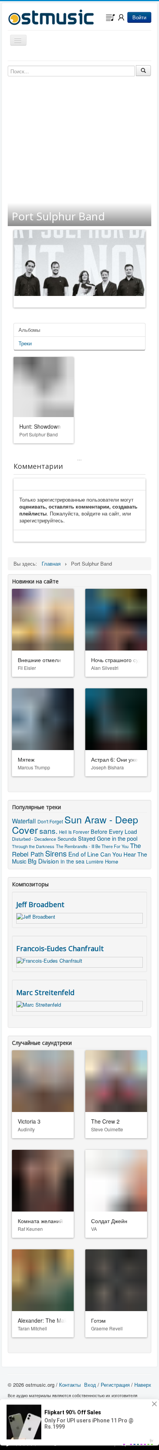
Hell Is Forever (74, 832)
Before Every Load (114, 831)
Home (111, 861)
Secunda (67, 838)
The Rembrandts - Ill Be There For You (92, 846)
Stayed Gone (94, 838)
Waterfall (24, 820)
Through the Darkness (33, 846)
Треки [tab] (25, 343)
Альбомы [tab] (29, 329)
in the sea (73, 861)
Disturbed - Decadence (34, 839)
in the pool (124, 838)
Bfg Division (43, 861)
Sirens (56, 853)
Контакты (70, 1384)
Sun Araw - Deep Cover (75, 824)
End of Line (83, 854)
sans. (48, 830)
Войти (139, 17)
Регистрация (115, 1384)
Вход (90, 1384)
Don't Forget (50, 821)
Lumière (94, 861)
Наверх (142, 1384)
